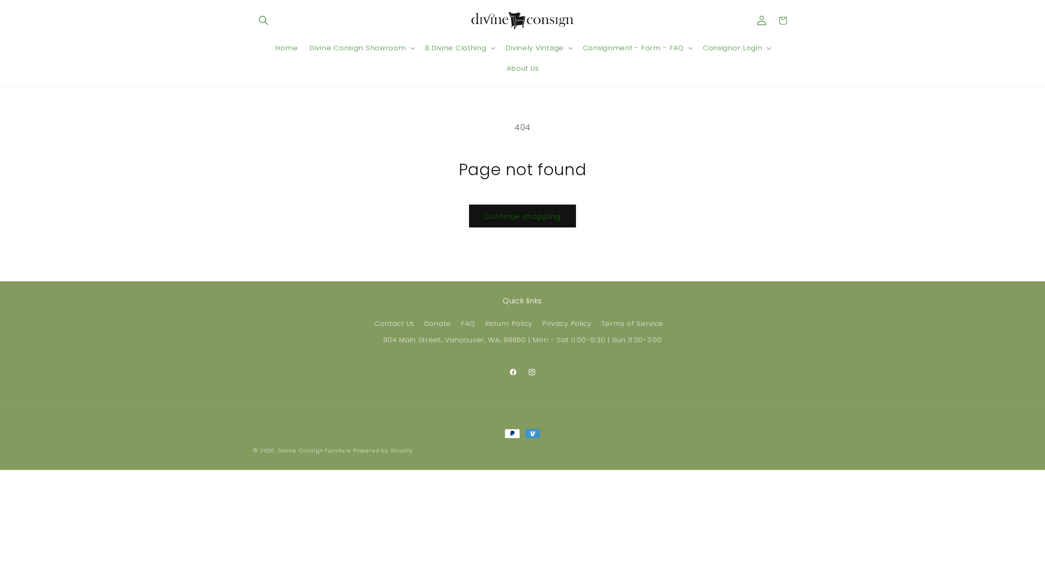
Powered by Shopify (383, 450)
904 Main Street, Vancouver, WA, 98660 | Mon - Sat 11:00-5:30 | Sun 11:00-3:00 (522, 340)
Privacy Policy (566, 323)
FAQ (468, 323)
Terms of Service (632, 323)
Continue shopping (522, 216)
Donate (437, 323)
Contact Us (394, 323)
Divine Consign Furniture (314, 450)
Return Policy (508, 323)
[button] (264, 20)
